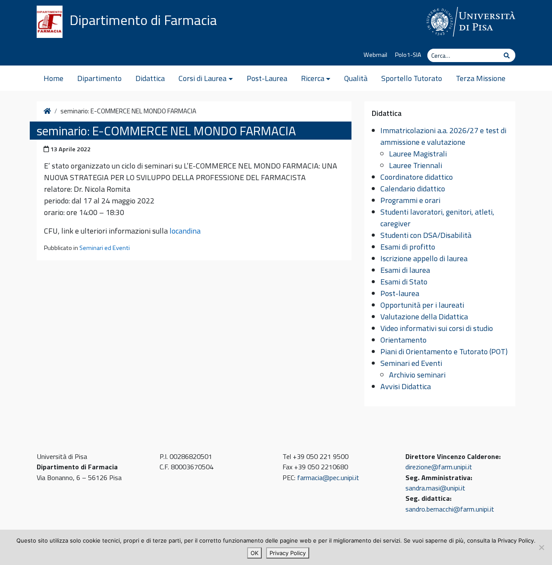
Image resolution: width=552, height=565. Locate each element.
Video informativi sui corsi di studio (436, 328)
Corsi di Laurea (202, 78)
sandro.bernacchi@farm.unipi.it (449, 509)
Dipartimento (99, 78)
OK (254, 552)
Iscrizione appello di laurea (423, 258)
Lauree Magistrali (418, 153)
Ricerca (312, 78)
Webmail (375, 54)
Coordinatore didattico (416, 177)
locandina (185, 231)
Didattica (150, 78)
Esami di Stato (403, 281)
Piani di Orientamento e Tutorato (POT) (444, 351)
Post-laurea (399, 293)
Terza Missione (480, 78)
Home (53, 78)
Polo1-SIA (408, 54)
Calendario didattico (412, 188)
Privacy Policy (288, 552)
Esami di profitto (407, 247)
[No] (541, 547)
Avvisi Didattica (405, 386)
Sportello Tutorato (411, 78)
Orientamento (403, 340)
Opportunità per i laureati (422, 305)
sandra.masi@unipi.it (435, 488)
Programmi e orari (410, 200)
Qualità (355, 78)
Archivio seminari (417, 375)
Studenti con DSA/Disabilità (425, 235)
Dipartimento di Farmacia (143, 20)
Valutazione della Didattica (424, 316)
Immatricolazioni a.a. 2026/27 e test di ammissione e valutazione (443, 136)
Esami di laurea (405, 270)
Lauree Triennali (415, 165)
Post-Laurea (267, 78)
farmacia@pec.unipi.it (328, 477)
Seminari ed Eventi (104, 248)
